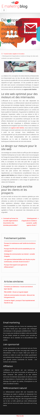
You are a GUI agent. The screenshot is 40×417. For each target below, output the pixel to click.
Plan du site (20, 416)
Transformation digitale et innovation (14, 54)
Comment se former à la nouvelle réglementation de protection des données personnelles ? (10, 222)
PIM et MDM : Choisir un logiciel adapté (16, 292)
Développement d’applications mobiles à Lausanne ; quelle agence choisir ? (29, 222)
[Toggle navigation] (4, 10)
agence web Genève (17, 128)
